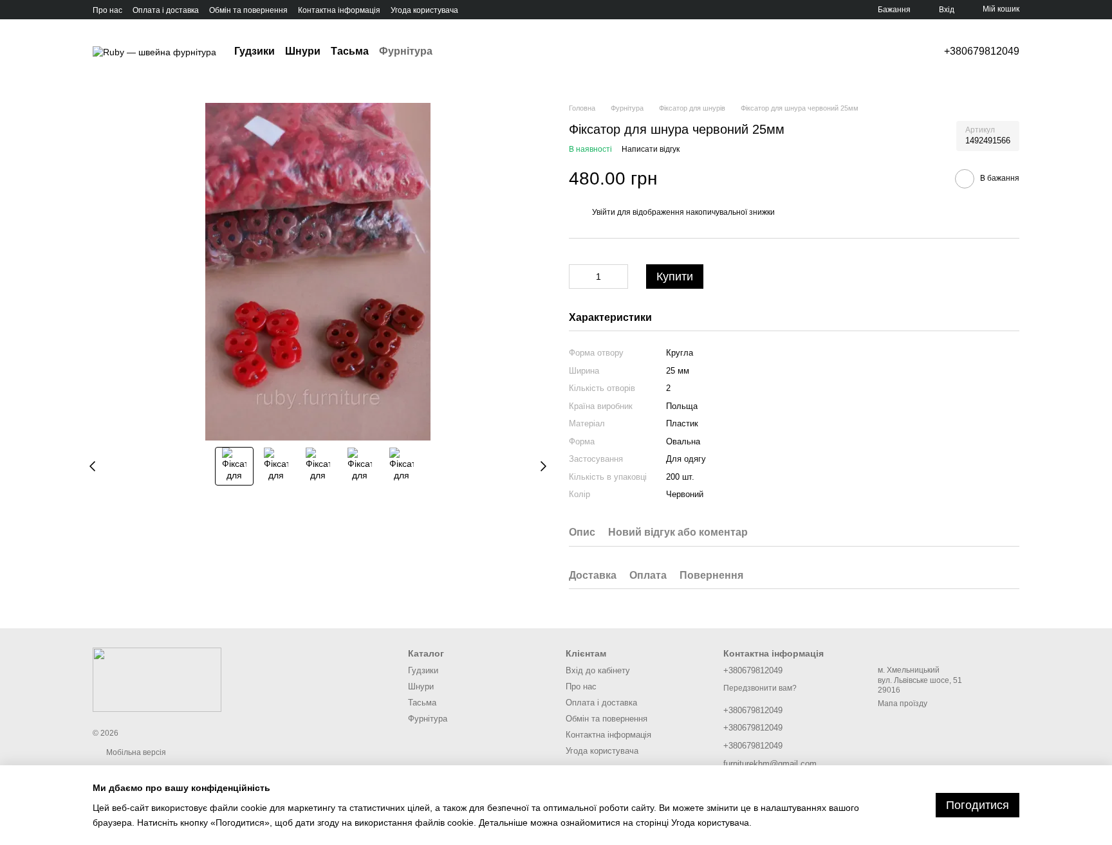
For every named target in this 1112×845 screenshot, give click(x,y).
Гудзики (254, 51)
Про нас (107, 10)
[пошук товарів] (455, 51)
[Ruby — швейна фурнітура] (157, 679)
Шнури (302, 51)
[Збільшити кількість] (618, 276)
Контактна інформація (339, 10)
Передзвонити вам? (760, 688)
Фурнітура (405, 51)
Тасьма (350, 51)
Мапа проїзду (902, 703)
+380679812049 (981, 51)
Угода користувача (424, 10)
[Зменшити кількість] (579, 276)
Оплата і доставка (166, 10)
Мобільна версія (135, 752)
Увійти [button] (603, 212)
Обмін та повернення (248, 10)
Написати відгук (651, 149)
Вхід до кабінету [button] (598, 670)
